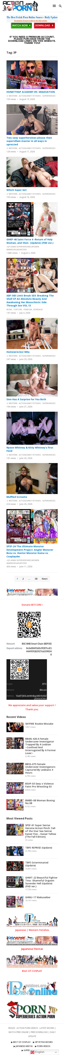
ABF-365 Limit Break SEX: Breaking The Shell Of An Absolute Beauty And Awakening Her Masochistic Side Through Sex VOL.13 (30, 300)
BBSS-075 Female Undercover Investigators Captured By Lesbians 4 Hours (40, 768)
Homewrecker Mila (18, 351)
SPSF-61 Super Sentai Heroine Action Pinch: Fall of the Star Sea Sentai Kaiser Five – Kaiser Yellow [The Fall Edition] (40, 831)
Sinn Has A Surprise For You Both (26, 399)
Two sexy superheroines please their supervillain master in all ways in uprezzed (29, 141)
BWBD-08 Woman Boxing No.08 (40, 802)
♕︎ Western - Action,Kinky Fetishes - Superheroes (30, 95)
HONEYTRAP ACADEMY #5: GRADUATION (30, 91)
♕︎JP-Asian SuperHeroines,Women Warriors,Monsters (22, 248)
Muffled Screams (16, 496)
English (39, 1052)
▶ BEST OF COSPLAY (21, 1042)
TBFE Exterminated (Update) (36, 864)
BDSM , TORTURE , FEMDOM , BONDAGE (24, 309)
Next (45, 578)
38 (36, 578)
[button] (55, 5)
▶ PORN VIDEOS (42, 1046)
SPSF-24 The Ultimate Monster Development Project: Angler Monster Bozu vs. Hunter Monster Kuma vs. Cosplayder (29, 551)
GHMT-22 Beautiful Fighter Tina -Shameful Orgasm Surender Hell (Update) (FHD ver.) (41, 882)
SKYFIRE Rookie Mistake (39, 723)
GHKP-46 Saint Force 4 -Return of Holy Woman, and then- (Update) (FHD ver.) (29, 241)
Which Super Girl (16, 190)
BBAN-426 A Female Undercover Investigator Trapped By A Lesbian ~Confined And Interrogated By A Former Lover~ (40, 746)
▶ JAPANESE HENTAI (23, 1046)
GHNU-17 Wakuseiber (38, 897)
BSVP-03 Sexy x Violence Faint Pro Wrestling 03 (39, 785)
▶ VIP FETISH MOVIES (43, 1042)
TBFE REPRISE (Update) (38, 847)
